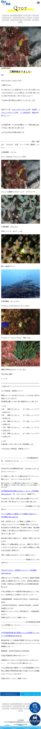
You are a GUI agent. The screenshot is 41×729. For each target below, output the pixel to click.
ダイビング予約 (35, 708)
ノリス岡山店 (24, 112)
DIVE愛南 (6, 2)
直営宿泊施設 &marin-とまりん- (35, 720)
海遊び (34, 112)
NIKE (33, 109)
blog (2, 75)
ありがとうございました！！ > (32, 695)
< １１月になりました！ (9, 694)
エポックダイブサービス (20, 109)
